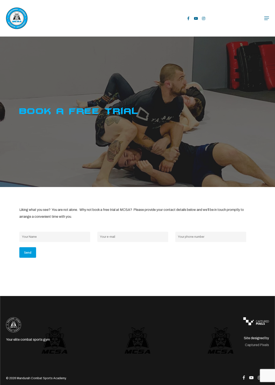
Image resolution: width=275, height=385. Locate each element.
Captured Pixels (257, 345)
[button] (266, 18)
